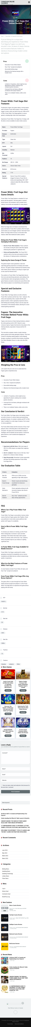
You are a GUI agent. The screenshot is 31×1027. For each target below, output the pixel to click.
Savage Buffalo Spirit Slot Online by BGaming (8, 731)
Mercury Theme (15, 1021)
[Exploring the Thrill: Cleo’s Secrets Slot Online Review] (23, 703)
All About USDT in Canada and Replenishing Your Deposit (14, 814)
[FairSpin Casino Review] (4, 921)
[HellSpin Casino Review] (4, 930)
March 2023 (5, 855)
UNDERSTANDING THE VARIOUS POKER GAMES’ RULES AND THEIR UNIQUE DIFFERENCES (14, 821)
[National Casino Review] (4, 940)
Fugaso (27, 27)
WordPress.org (6, 896)
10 (2, 653)
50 (2, 622)
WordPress (26, 1020)
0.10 (2, 612)
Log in (3, 888)
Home (2, 36)
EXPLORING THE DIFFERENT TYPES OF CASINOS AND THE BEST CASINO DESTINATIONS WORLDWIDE (15, 831)
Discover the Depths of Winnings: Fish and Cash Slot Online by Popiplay (8, 708)
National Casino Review (15, 934)
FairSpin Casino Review (15, 915)
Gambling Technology (7, 873)
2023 (2, 633)
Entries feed (5, 891)
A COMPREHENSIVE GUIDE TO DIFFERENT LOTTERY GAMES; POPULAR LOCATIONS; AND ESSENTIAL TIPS (15, 826)
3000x (3, 643)
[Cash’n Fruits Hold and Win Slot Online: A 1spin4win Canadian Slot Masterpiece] (8, 679)
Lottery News (5, 876)
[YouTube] (15, 1012)
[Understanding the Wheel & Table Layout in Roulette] (4, 973)
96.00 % (3, 601)
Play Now (8, 690)
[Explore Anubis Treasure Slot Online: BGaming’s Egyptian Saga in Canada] (23, 679)
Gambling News (6, 871)
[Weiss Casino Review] (4, 911)
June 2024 (4, 850)
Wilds (18, 664)
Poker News (5, 878)
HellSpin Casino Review (15, 924)
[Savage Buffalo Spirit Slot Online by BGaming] (8, 727)
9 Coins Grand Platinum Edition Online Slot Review (23, 731)
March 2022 (5, 858)
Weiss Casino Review (15, 905)
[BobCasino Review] (4, 949)
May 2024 (4, 853)
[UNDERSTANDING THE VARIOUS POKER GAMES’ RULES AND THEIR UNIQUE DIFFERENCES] (4, 983)
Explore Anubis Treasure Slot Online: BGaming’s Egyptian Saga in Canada (23, 684)
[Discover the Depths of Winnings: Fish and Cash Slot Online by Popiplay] (8, 703)
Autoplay (3, 664)
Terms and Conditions (19, 1023)
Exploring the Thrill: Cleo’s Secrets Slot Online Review (23, 708)
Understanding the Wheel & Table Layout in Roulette (15, 818)
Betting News (5, 869)
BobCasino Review (14, 943)
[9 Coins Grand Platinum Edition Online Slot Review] (23, 727)
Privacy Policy (10, 1023)
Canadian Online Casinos (7, 2)
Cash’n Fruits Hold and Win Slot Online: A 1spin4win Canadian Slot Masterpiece (8, 684)
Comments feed (6, 894)
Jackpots (11, 664)
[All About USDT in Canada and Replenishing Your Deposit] (4, 963)
